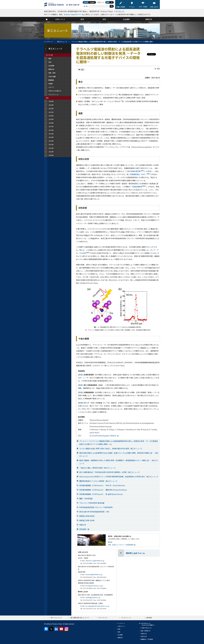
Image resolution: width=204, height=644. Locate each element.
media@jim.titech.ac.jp (92, 597)
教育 (119, 629)
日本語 (86, 2)
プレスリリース (126, 618)
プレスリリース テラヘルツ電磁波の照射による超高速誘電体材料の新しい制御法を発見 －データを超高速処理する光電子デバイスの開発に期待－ (118, 442)
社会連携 (120, 635)
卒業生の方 (144, 633)
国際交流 (120, 637)
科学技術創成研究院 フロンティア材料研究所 (96, 507)
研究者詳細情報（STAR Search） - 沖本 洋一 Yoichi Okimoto (102, 485)
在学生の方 (144, 636)
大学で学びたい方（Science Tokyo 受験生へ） (148, 624)
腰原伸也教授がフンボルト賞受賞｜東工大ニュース (98, 481)
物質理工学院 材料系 (87, 516)
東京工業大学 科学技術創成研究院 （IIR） (94, 511)
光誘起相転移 (139, 186)
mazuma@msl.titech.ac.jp (93, 574)
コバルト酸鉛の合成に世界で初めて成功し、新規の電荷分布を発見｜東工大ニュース (110, 448)
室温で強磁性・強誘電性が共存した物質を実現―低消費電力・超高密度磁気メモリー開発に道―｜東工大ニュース (119, 462)
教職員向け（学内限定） (147, 639)
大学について (121, 626)
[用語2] (81, 385)
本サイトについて (56, 618)
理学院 (110, 542)
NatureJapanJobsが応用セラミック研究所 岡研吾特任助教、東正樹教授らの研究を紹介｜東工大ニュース (118, 476)
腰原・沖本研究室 (86, 498)
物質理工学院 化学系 (87, 520)
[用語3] (81, 392)
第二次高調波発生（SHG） (138, 174)
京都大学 (82, 525)
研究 (82, 69)
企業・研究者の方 (145, 631)
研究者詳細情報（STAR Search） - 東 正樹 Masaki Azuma (101, 494)
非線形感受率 (137, 171)
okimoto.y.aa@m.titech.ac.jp (94, 561)
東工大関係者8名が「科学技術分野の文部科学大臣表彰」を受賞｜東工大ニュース (109, 472)
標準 (107, 2)
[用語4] (81, 403)
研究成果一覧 (84, 529)
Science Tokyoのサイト (73, 14)
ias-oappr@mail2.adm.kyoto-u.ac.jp (97, 606)
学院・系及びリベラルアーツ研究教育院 (120, 545)
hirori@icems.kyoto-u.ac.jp (94, 586)
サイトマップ (103, 618)
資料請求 (149, 618)
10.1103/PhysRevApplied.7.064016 (102, 435)
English (92, 2)
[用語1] (81, 374)
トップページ (48, 42)
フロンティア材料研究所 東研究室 (91, 503)
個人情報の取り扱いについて (79, 618)
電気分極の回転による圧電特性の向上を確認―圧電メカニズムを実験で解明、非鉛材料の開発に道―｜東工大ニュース (119, 454)
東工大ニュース (62, 42)
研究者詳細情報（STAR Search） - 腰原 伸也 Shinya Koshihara (103, 490)
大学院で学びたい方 (146, 628)
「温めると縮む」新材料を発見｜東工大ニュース (97, 468)
